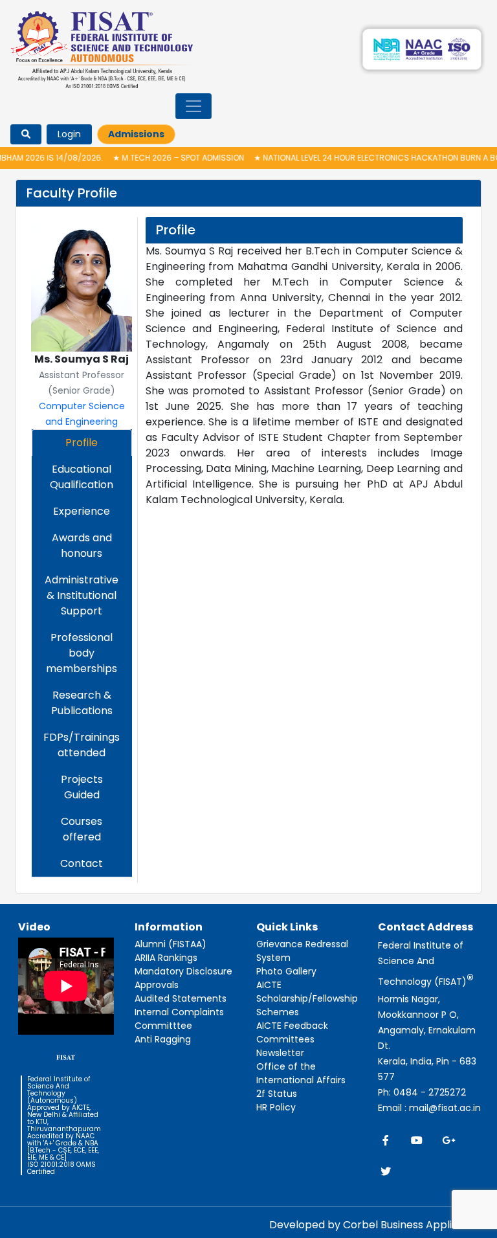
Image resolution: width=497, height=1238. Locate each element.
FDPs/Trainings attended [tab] (81, 745)
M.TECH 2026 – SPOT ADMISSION (158, 157)
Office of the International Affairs (301, 1073)
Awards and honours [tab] (82, 545)
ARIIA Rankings (166, 957)
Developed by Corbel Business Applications (379, 1224)
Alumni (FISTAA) (170, 944)
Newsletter (280, 1052)
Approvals (157, 984)
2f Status (276, 1093)
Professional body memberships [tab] (81, 653)
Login (69, 134)
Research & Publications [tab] (82, 703)
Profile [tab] (81, 442)
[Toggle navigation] (193, 106)
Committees (285, 1039)
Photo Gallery (286, 971)
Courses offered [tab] (81, 829)
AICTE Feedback (292, 1025)
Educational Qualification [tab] (81, 477)
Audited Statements (180, 998)
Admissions (136, 134)
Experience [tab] (81, 511)
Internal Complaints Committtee (179, 1019)
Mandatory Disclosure (183, 971)
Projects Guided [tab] (82, 787)
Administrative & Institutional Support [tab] (81, 595)
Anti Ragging (163, 1039)
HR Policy (276, 1107)
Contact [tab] (81, 863)
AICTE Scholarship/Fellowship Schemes (307, 998)
